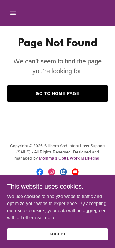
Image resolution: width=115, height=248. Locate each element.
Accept (57, 234)
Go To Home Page (58, 93)
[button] (18, 13)
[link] (40, 172)
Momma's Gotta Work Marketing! (70, 158)
